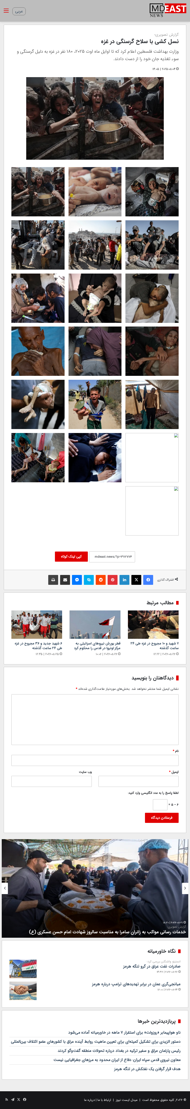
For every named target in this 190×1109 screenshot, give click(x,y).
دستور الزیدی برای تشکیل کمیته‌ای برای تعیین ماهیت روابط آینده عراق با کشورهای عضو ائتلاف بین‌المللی (96, 1042)
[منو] (6, 12)
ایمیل (174, 772)
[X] (136, 580)
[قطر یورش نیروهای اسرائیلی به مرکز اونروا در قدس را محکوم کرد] (95, 624)
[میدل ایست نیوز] (168, 10)
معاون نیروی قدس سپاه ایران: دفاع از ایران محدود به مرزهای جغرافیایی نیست (117, 1060)
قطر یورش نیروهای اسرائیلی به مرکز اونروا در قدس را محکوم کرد (97, 646)
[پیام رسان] (77, 580)
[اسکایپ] (89, 580)
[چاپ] (53, 580)
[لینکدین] (124, 580)
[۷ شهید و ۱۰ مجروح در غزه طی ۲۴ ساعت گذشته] (153, 624)
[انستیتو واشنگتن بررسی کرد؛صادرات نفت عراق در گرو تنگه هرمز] (23, 969)
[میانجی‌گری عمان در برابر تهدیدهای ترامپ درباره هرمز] (23, 991)
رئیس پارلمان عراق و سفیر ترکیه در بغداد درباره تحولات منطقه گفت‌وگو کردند (119, 1051)
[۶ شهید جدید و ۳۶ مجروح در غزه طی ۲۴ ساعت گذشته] (36, 624)
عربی (19, 11)
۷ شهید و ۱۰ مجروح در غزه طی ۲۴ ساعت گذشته (155, 646)
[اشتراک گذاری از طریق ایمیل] (65, 580)
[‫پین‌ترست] (113, 580)
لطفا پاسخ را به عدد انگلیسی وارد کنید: (153, 793)
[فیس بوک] (148, 580)
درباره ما (89, 1100)
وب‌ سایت (85, 772)
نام (176, 751)
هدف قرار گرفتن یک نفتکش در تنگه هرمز (147, 1069)
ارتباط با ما (104, 1100)
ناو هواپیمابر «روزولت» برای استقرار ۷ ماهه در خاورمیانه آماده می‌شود (124, 1032)
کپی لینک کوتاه (71, 556)
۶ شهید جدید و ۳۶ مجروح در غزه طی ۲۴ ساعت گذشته (38, 646)
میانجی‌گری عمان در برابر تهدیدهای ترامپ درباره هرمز (136, 984)
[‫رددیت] (101, 580)
